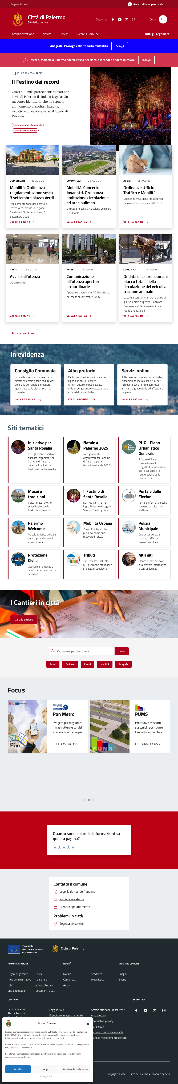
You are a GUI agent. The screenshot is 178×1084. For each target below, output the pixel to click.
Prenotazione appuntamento (66, 1015)
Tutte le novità (21, 333)
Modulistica (97, 979)
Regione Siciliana (19, 4)
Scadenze (96, 974)
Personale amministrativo (44, 982)
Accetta (18, 1069)
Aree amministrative (19, 979)
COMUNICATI (17, 180)
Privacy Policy (46, 1076)
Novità (47, 34)
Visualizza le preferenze (75, 1069)
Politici (39, 974)
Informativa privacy (102, 1021)
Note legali (97, 1026)
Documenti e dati (45, 991)
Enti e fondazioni (17, 991)
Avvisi (66, 985)
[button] (88, 1023)
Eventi (122, 979)
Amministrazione (23, 34)
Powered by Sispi (160, 1074)
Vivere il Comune (88, 34)
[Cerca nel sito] (163, 19)
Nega (45, 1069)
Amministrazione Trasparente (108, 1010)
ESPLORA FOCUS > (65, 743)
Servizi (64, 34)
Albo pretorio (98, 1015)
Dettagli (120, 46)
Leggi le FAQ (56, 1010)
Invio (121, 651)
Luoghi (123, 974)
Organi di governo (18, 974)
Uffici (10, 985)
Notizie (67, 974)
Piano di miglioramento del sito (109, 1038)
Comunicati (69, 979)
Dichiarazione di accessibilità (107, 1032)
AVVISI (127, 180)
